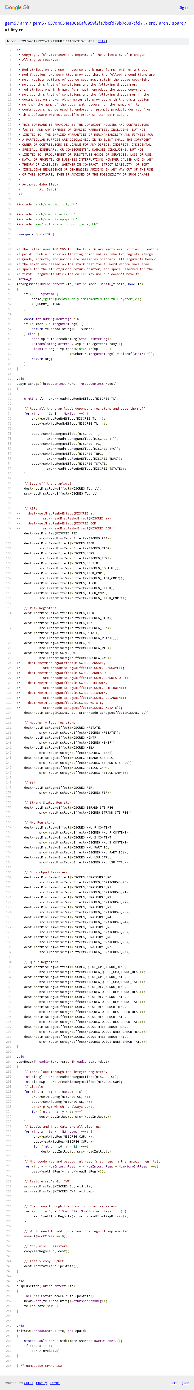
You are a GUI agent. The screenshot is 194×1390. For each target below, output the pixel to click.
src (152, 23)
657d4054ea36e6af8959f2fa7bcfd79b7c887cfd (94, 23)
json (185, 1383)
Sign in (184, 7)
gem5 (10, 23)
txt (174, 1383)
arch (163, 23)
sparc (177, 23)
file (102, 41)
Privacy (41, 1383)
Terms (55, 1383)
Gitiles (28, 1383)
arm (24, 23)
